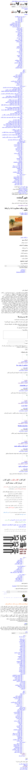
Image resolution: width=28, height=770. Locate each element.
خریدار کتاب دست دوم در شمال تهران (14, 96)
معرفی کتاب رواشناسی (17, 182)
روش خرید (20, 560)
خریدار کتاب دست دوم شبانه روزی (14, 101)
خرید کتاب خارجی (18, 77)
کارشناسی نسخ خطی (17, 76)
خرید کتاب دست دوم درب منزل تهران (14, 125)
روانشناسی (19, 32)
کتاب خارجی (19, 55)
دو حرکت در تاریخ (23, 189)
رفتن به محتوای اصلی (16, 1)
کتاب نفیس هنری (16, 26)
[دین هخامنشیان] (24, 379)
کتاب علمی (19, 163)
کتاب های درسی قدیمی (17, 167)
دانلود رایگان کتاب (18, 563)
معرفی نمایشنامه (18, 179)
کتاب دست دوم (19, 31)
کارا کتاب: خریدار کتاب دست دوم (15, 139)
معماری (20, 42)
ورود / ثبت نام (22, 755)
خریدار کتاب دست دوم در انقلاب (15, 99)
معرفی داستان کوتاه (18, 177)
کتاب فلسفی (19, 168)
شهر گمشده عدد (22, 265)
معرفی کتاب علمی (18, 184)
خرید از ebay (19, 83)
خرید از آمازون (19, 84)
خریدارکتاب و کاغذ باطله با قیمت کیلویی (13, 89)
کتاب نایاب (20, 20)
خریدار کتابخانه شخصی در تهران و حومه (13, 107)
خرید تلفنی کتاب (18, 578)
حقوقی (20, 57)
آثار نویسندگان (19, 562)
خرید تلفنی (20, 78)
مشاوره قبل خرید (18, 580)
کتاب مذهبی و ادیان (18, 153)
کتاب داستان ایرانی (18, 145)
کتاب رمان (20, 19)
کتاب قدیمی (19, 30)
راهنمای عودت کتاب (18, 571)
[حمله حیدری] (24, 399)
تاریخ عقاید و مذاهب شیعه (20, 446)
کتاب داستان (19, 143)
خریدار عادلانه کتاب (18, 130)
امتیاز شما (24, 327)
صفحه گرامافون (18, 67)
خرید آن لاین (19, 79)
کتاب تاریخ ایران (18, 148)
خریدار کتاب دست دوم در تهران (15, 121)
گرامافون (20, 63)
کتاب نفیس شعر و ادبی (15, 25)
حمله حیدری (24, 405)
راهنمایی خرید (22, 574)
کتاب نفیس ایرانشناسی (15, 24)
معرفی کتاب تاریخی (18, 180)
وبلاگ (21, 558)
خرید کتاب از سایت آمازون (16, 81)
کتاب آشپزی (19, 159)
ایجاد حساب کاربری (23, 763)
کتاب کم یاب (19, 51)
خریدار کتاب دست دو (17, 119)
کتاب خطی (20, 34)
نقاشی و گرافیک (18, 40)
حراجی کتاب (19, 66)
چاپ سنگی (19, 56)
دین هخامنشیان (23, 385)
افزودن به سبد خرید (23, 267)
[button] (23, 370)
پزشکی (20, 157)
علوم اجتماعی (19, 47)
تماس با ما (20, 575)
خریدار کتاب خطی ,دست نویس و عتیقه (14, 102)
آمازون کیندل (19, 61)
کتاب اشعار (19, 170)
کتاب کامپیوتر (19, 158)
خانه (26, 186)
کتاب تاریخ (20, 17)
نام (26, 340)
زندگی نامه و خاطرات (17, 172)
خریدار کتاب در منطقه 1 (17, 129)
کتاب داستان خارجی (18, 144)
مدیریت (20, 44)
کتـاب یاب (20, 567)
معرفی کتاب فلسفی (17, 178)
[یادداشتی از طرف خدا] (24, 359)
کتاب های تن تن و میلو (17, 165)
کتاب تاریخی (19, 147)
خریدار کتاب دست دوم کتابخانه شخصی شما (13, 124)
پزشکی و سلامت (18, 60)
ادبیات (21, 54)
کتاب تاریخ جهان (18, 149)
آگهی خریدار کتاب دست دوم (16, 113)
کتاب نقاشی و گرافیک (17, 680)
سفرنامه (20, 52)
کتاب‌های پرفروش (18, 62)
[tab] (23, 269)
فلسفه (20, 58)
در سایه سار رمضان (23, 193)
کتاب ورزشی (19, 37)
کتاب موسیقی (19, 41)
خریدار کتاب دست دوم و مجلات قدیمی (14, 123)
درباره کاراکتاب (19, 569)
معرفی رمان (19, 175)
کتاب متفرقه (19, 27)
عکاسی (20, 45)
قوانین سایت (19, 577)
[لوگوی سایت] (23, 5)
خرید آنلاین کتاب (18, 579)
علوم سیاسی (19, 46)
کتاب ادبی (20, 152)
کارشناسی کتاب (18, 74)
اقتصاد (20, 49)
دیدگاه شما (24, 330)
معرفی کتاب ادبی (18, 183)
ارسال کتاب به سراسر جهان (16, 572)
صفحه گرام (23, 488)
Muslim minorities (22, 426)
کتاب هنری (20, 154)
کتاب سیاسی (19, 173)
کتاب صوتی (19, 164)
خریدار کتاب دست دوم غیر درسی (15, 122)
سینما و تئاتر (19, 35)
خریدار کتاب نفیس (18, 112)
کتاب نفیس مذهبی (16, 22)
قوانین (21, 73)
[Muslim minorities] (24, 419)
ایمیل (25, 343)
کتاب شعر (20, 65)
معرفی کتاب (19, 561)
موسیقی (20, 160)
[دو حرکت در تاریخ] (24, 460)
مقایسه (23, 754)
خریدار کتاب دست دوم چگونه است (14, 108)
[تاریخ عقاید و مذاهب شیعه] (24, 439)
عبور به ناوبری (24, 1)
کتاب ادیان (20, 36)
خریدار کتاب (19, 568)
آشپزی (20, 50)
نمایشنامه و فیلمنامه (17, 162)
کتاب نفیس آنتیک (18, 21)
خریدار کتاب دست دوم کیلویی (16, 103)
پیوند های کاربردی (21, 566)
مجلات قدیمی (19, 29)
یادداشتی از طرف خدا (21, 365)
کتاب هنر (20, 39)
